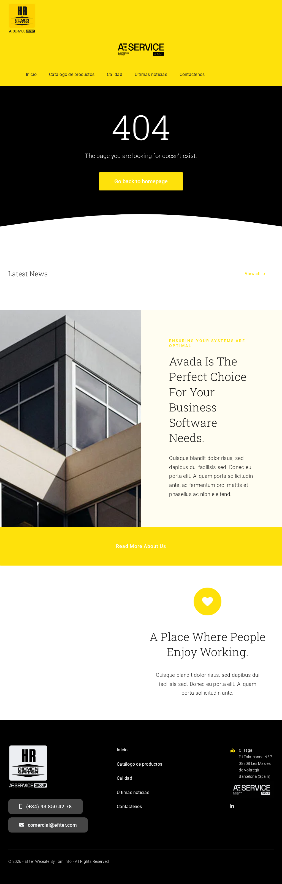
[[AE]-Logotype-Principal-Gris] (252, 784)
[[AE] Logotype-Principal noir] (141, 42)
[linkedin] (232, 806)
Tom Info (64, 861)
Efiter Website (37, 861)
